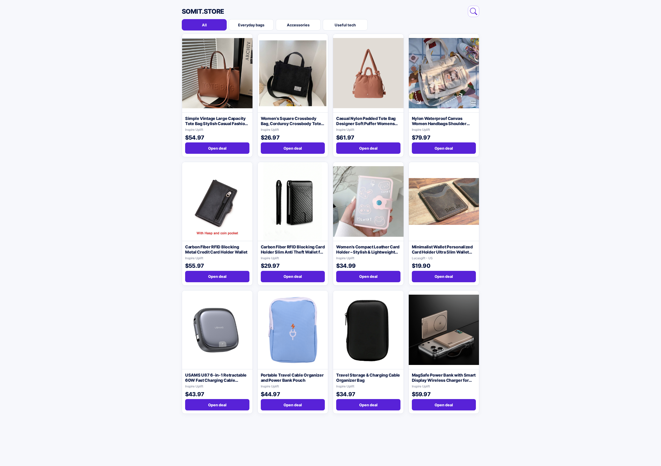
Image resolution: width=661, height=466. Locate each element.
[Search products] (473, 11)
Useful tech (345, 25)
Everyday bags (251, 25)
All (204, 25)
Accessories (298, 25)
